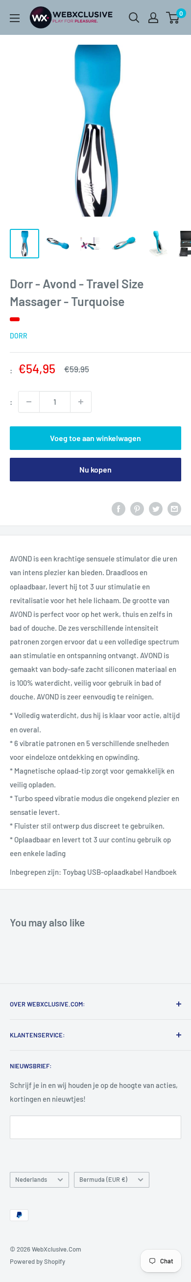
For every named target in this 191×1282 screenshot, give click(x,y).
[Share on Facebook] (118, 508)
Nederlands (31, 1179)
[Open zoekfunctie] (134, 17)
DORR (18, 336)
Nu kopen (95, 469)
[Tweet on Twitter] (156, 508)
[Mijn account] (153, 17)
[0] (173, 18)
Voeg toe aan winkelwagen (95, 438)
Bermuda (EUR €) (103, 1179)
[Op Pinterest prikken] (137, 508)
